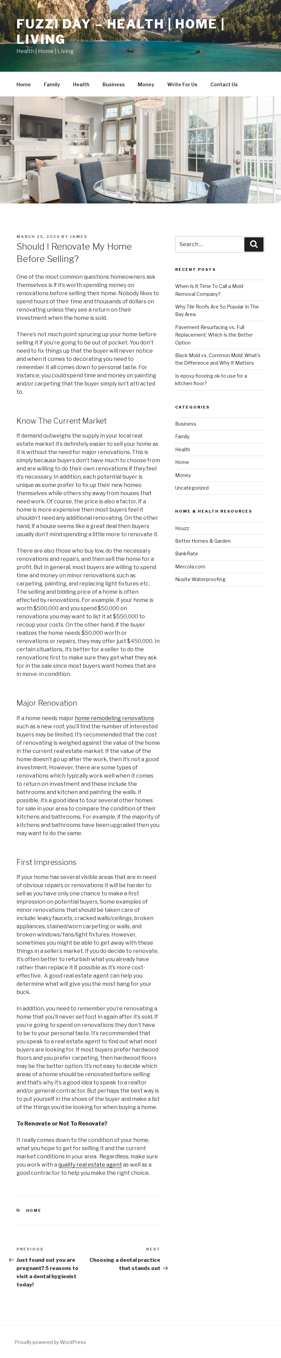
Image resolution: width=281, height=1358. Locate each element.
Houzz (182, 528)
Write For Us (182, 84)
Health (81, 84)
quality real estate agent (90, 1164)
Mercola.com (190, 566)
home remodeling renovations (114, 718)
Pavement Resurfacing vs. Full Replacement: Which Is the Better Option (214, 334)
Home (23, 84)
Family (52, 84)
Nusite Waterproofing (200, 579)
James (78, 236)
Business (113, 84)
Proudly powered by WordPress (50, 1342)
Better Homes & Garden (203, 541)
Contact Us (224, 84)
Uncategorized (192, 488)
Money (146, 84)
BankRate (186, 553)
